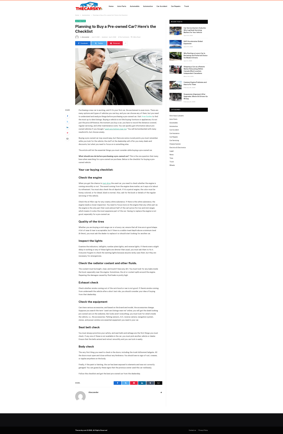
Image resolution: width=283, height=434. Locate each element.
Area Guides (147, 116)
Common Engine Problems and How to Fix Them (195, 83)
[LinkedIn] (67, 127)
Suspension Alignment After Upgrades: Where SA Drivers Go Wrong (196, 96)
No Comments (124, 37)
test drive (107, 183)
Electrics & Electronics (177, 147)
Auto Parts (121, 6)
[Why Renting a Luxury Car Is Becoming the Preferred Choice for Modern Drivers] (175, 56)
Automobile (134, 6)
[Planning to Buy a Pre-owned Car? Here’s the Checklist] (118, 76)
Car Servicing (174, 140)
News (171, 155)
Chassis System (175, 144)
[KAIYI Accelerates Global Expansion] (175, 44)
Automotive (148, 6)
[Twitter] (67, 121)
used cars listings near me (115, 129)
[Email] (67, 138)
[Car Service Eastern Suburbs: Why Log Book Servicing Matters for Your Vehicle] (175, 31)
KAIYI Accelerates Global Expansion (193, 42)
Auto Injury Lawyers (176, 116)
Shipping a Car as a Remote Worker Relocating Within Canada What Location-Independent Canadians (194, 70)
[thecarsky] (89, 6)
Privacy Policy (203, 430)
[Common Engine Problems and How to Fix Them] (175, 85)
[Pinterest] (67, 133)
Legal (171, 151)
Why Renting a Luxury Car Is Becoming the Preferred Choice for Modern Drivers (195, 55)
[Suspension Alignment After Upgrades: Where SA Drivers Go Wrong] (175, 97)
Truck (186, 6)
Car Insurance (174, 133)
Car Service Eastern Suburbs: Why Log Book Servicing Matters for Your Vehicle (195, 30)
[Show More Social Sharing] (125, 43)
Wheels (172, 165)
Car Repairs (175, 6)
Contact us (192, 430)
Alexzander (85, 37)
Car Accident (162, 6)
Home (111, 6)
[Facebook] (67, 116)
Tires (171, 158)
